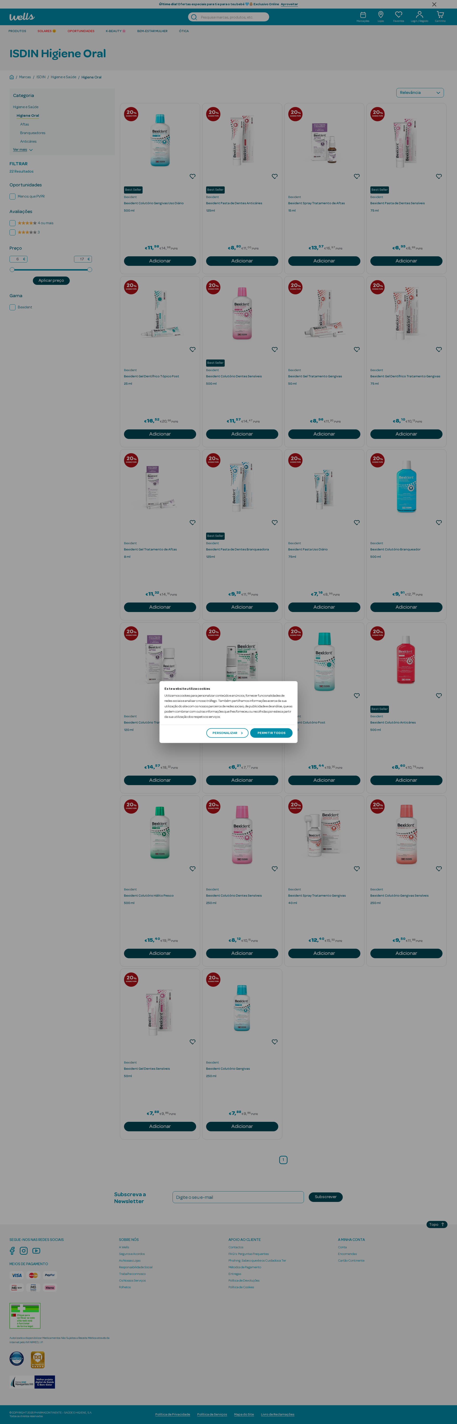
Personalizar (225, 732)
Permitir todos (271, 732)
